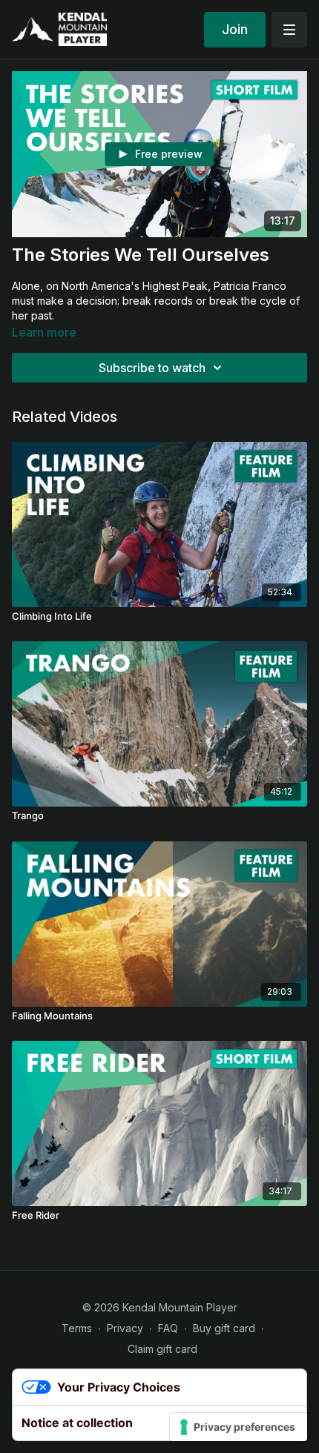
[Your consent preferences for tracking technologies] (238, 1427)
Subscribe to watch (152, 367)
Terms (77, 1328)
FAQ (168, 1328)
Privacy (125, 1328)
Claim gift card (162, 1349)
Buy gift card (224, 1328)
